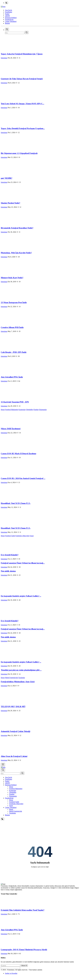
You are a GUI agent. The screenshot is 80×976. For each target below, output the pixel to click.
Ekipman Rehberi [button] (11, 18)
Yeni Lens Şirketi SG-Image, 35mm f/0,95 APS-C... (22, 104)
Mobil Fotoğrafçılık (11, 678)
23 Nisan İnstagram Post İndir (14, 302)
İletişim (7, 23)
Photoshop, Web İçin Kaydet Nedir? (16, 253)
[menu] (3, 764)
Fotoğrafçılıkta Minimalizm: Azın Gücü (18, 682)
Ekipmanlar (43, 409)
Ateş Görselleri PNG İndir (12, 377)
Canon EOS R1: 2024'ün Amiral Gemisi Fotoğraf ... (23, 478)
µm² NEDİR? (6, 178)
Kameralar (22, 409)
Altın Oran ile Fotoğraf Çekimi (14, 756)
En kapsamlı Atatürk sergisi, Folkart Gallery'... (21, 596)
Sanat (32, 536)
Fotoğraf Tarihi (10, 536)
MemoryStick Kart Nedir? (12, 278)
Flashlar (36, 409)
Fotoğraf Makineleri (11, 409)
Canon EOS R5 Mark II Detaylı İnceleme (18, 453)
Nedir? (7, 781)
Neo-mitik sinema (8, 571)
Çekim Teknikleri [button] (10, 21)
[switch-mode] (6, 3)
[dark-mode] (2, 819)
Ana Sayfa (8, 10)
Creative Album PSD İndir (12, 327)
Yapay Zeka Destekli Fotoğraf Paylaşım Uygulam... (23, 128)
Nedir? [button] (7, 14)
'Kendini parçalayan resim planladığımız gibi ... (21, 670)
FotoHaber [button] (8, 12)
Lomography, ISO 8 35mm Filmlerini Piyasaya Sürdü (24, 949)
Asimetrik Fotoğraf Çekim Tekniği (15, 731)
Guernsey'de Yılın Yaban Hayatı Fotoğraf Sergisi (22, 79)
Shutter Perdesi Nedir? (10, 203)
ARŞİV (7, 783)
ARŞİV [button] (7, 16)
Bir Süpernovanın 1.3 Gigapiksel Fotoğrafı (19, 153)
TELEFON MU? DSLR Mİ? (13, 706)
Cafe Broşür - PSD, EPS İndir (13, 352)
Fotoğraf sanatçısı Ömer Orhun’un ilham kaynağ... (23, 563)
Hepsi (3, 409)
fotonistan (4, 58)
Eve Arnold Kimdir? (9, 555)
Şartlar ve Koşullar (11, 973)
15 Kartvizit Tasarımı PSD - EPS (15, 402)
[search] (7, 29)
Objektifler (29, 409)
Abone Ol (24, 965)
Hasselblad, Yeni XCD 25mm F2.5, (16, 503)
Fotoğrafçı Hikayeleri (22, 536)
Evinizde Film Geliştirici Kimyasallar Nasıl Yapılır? (22, 910)
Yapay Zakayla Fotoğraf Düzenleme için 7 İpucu (21, 54)
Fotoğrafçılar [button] (9, 19)
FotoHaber (8, 779)
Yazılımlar (21, 678)
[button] (11, 785)
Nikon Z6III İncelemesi (10, 429)
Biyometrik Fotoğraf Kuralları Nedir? (17, 228)
